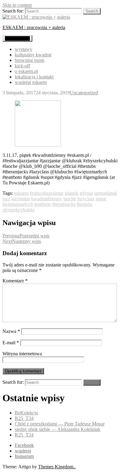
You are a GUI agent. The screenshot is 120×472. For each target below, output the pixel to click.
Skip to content (17, 5)
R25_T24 (24, 434)
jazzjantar (20, 198)
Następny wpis (21, 241)
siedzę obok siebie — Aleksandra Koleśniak (57, 429)
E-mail (10, 342)
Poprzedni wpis (26, 235)
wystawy (23, 49)
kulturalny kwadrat (33, 54)
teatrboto (42, 204)
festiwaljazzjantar (46, 193)
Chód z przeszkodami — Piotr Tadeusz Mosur (60, 423)
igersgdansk (105, 193)
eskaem (21, 193)
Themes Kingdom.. (57, 466)
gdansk (71, 193)
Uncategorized (84, 92)
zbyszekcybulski (18, 209)
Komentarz (15, 280)
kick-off (22, 65)
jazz (6, 198)
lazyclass (85, 198)
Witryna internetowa (22, 353)
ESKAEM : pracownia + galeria (33, 27)
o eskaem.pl (26, 71)
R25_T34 (24, 418)
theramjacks (63, 204)
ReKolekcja (26, 412)
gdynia (86, 193)
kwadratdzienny (46, 198)
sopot (101, 198)
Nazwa (11, 331)
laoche (69, 198)
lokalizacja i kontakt (34, 76)
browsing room (29, 60)
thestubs (84, 204)
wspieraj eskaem (31, 82)
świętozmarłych (17, 204)
